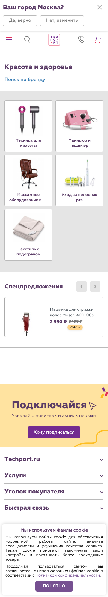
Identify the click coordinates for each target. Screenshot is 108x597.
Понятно (54, 586)
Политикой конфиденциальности (67, 575)
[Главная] (54, 39)
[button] (20, 20)
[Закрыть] (99, 7)
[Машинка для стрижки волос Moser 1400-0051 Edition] (54, 317)
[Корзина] (99, 39)
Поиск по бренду (24, 80)
